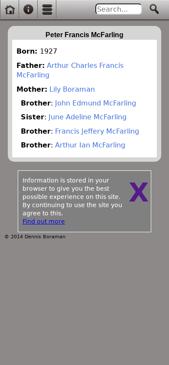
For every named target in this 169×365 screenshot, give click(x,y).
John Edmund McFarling (95, 103)
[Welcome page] (9, 9)
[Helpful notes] (28, 9)
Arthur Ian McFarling (90, 145)
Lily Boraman (72, 89)
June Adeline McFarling (88, 117)
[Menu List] (47, 9)
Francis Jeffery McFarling (97, 131)
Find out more (44, 221)
